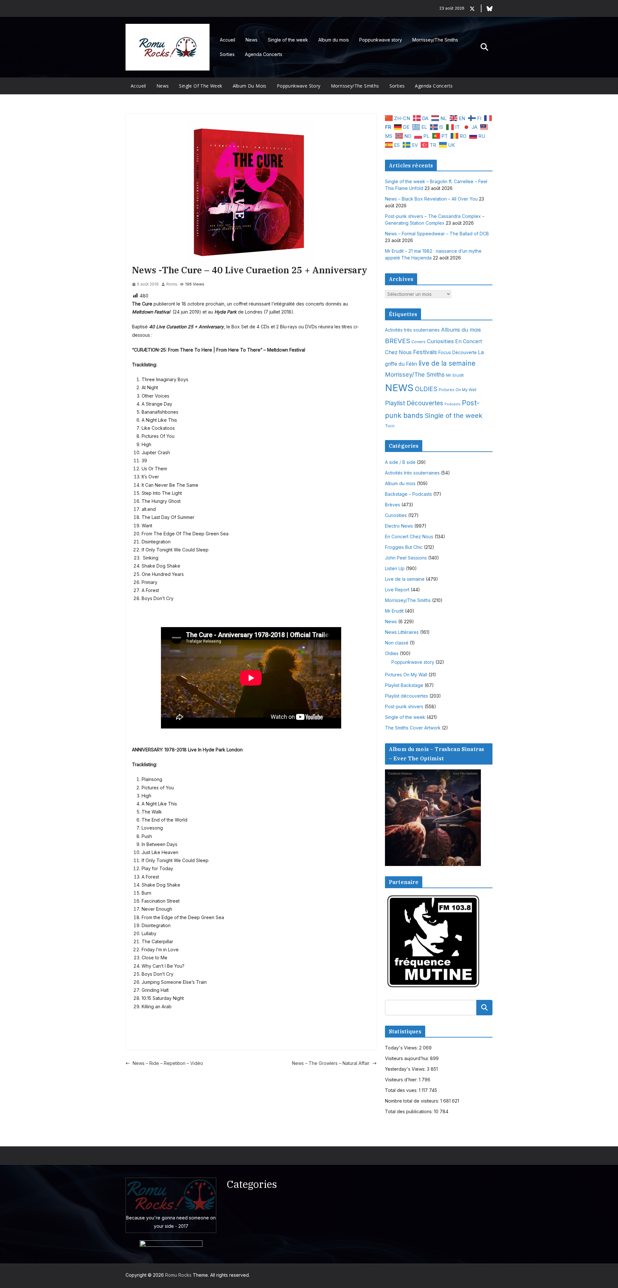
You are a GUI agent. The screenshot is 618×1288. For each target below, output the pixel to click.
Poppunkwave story (380, 39)
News (252, 39)
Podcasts (453, 404)
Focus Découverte (457, 352)
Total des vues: (402, 1090)
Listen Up (395, 568)
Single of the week (288, 39)
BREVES (397, 341)
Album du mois (333, 39)
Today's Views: (402, 1047)
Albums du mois (461, 329)
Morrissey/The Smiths (435, 39)
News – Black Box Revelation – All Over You (431, 199)
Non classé (396, 642)
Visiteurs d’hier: (402, 1079)
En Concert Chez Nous (409, 536)
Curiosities (440, 341)
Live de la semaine (405, 579)
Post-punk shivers (404, 706)
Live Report (397, 589)
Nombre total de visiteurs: (412, 1101)
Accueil (227, 39)
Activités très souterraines (412, 330)
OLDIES (426, 389)
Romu (171, 284)
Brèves (392, 504)
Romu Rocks (178, 1275)
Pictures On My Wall (457, 389)
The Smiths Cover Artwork (413, 727)
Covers (418, 341)
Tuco (390, 425)
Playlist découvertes (406, 696)
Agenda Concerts (263, 54)
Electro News (399, 526)
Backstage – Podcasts (408, 494)
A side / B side (400, 462)
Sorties (227, 54)
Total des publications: (409, 1111)
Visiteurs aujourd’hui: (407, 1058)
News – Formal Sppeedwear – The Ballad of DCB (437, 233)
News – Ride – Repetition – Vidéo (168, 1063)
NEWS (399, 387)
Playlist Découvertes (414, 403)
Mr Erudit (455, 375)
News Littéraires (402, 632)
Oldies (391, 653)
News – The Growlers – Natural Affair (331, 1063)
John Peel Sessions (406, 557)
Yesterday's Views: (406, 1069)
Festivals (425, 351)
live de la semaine (446, 363)
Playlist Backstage (404, 685)
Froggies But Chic (404, 547)
